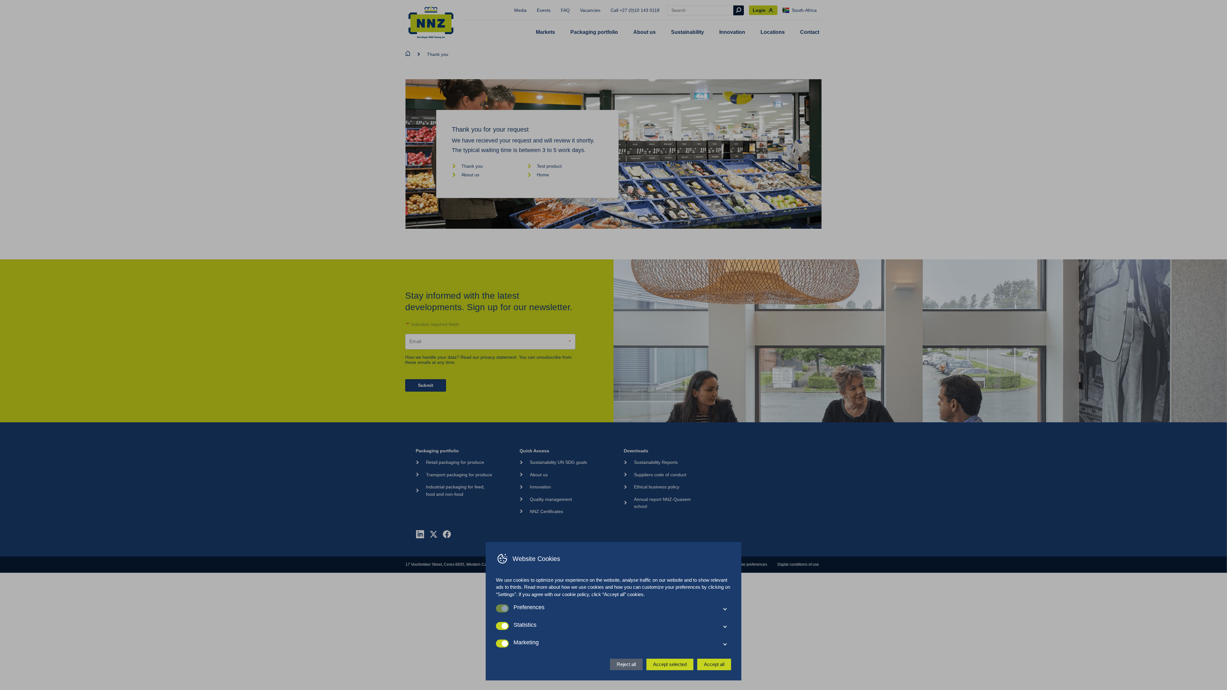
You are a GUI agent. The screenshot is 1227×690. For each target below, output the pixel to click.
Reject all (626, 664)
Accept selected (670, 664)
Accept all (714, 664)
